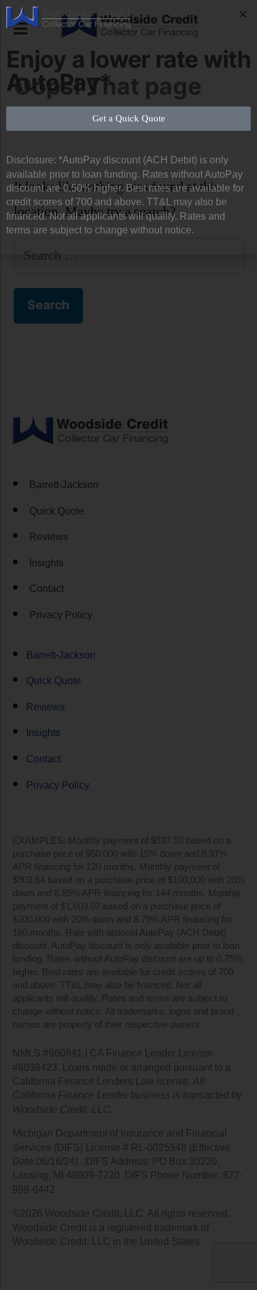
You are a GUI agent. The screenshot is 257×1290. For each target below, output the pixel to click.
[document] (128, 645)
